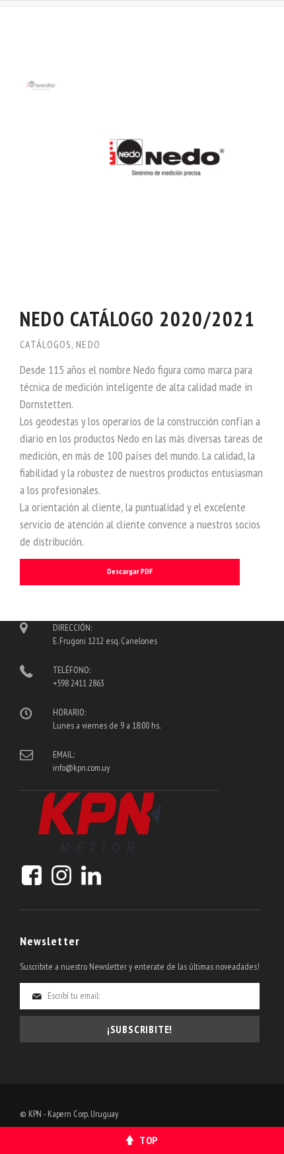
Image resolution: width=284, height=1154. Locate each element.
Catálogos (45, 344)
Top (148, 1140)
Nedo (88, 344)
